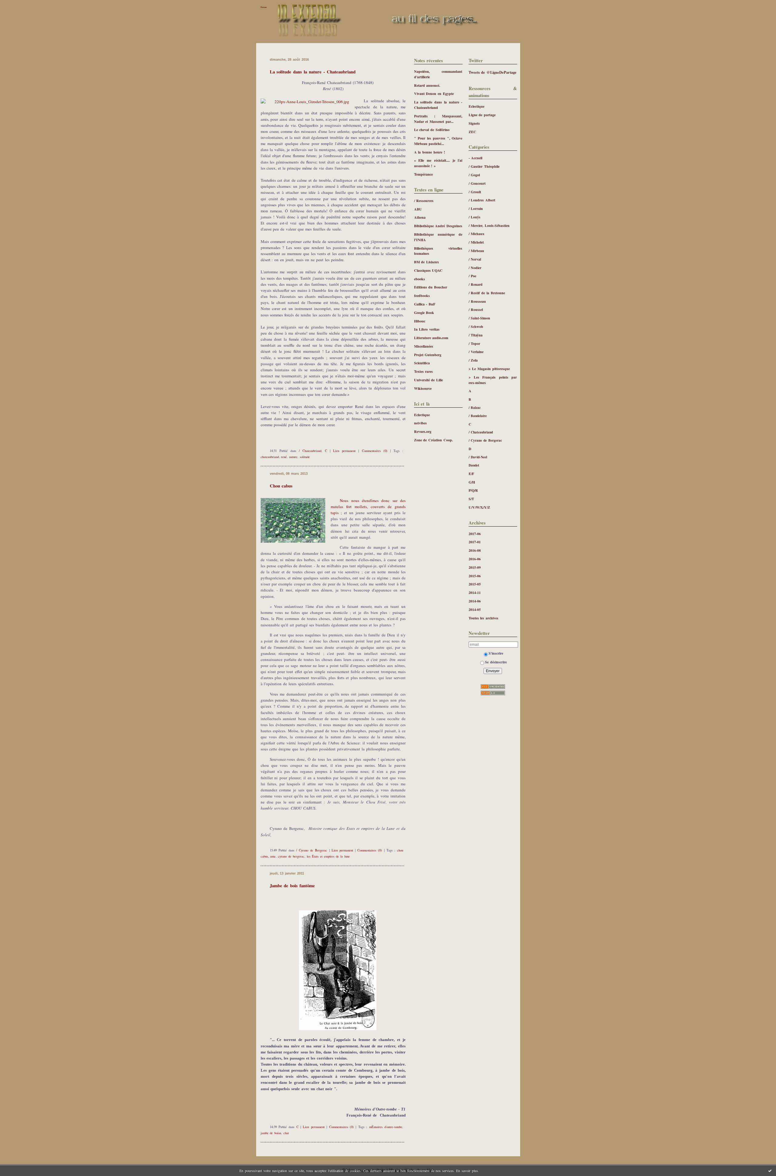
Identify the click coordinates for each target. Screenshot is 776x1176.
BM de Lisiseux (426, 262)
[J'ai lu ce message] (770, 1170)
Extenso (264, 7)
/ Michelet (476, 242)
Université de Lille (428, 379)
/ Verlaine (476, 351)
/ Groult (475, 191)
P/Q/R (473, 490)
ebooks (419, 278)
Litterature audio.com (431, 337)
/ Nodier (475, 267)
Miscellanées (423, 346)
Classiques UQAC (428, 270)
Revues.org (422, 431)
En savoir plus (467, 1170)
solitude (305, 457)
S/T (471, 498)
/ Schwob (476, 326)
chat (286, 1133)
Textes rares (423, 371)
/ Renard (476, 284)
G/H (472, 482)
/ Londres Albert (482, 200)
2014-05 (475, 609)
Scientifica (422, 363)
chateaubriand (270, 457)
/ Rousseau (477, 301)
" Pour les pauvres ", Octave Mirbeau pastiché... (438, 141)
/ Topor (474, 343)
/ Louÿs (475, 217)
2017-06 (475, 533)
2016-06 (475, 558)
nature (293, 457)
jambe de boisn (271, 1133)
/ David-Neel (478, 457)
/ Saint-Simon (479, 318)
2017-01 (475, 541)
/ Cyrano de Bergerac (485, 440)
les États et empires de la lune (328, 856)
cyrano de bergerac (291, 856)
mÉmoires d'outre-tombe (385, 1127)
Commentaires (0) (374, 451)
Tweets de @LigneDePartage (493, 72)
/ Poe (473, 275)
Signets (474, 123)
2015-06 (475, 575)
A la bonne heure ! (429, 152)
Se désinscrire (496, 662)
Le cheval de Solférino (432, 129)
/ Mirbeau (476, 250)
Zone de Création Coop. (433, 440)
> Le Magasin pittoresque (489, 368)
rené (284, 457)
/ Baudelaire (478, 415)
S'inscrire (496, 653)
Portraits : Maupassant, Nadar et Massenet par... (438, 118)
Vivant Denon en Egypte (434, 93)
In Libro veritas (427, 329)
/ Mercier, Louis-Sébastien (489, 225)
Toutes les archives (484, 618)
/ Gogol (474, 174)
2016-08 (475, 550)
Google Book (424, 312)
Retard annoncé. (427, 85)
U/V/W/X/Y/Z (479, 507)
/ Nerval (475, 259)
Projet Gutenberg (428, 354)
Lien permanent (344, 451)
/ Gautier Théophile (484, 166)
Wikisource (423, 388)
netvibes (420, 423)
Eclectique (476, 106)
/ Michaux (477, 233)
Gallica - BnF (425, 304)
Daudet (474, 465)
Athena (420, 217)
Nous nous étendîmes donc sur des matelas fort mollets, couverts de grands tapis (368, 506)
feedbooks (422, 295)
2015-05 (475, 584)
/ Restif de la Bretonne (487, 292)
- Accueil (476, 157)
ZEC (472, 131)
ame (273, 856)
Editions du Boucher (430, 287)
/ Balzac (475, 407)
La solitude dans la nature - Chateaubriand (313, 71)
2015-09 (475, 567)
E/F (471, 473)
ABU (418, 209)
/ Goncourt (477, 183)
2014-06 (475, 601)
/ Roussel (476, 309)
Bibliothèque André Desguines (438, 225)
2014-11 (475, 592)
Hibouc (419, 321)
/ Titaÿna (476, 335)
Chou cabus (281, 485)
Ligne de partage (482, 114)
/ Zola (473, 360)
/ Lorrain (476, 208)
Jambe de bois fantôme (292, 885)
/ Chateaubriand (481, 432)
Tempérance (423, 174)
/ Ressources (424, 200)
